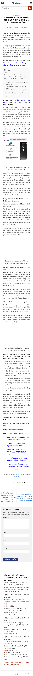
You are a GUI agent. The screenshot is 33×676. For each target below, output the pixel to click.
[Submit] (30, 8)
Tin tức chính (16, 15)
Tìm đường (27, 673)
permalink (16, 476)
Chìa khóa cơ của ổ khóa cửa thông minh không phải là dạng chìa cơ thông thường (15, 75)
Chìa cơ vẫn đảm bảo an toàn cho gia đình (16, 90)
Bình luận (6, 517)
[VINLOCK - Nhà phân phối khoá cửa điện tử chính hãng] (16, 3)
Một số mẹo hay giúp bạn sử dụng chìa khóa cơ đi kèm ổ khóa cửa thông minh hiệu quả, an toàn (16, 94)
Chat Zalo (5, 673)
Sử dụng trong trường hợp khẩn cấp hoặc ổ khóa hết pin (17, 83)
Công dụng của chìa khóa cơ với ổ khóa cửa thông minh (15, 80)
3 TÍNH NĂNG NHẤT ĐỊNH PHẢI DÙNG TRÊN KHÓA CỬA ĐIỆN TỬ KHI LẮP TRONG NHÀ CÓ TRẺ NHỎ (8, 498)
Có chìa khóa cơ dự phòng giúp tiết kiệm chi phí (16, 87)
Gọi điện (16, 674)
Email (5, 540)
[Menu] (2, 3)
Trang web (6, 548)
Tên (4, 532)
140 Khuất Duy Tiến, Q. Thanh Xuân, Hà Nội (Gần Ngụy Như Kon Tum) (16, 602)
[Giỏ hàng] (31, 3)
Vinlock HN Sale (23, 27)
